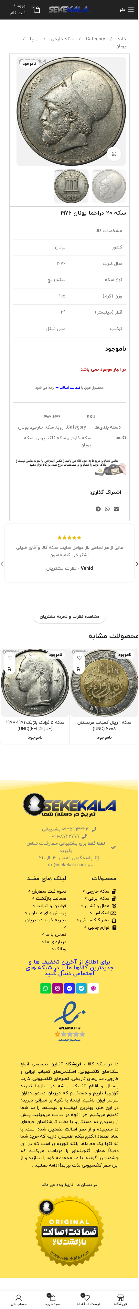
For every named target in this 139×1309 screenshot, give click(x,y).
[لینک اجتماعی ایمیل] (116, 509)
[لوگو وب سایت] (69, 9)
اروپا (33, 39)
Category (95, 39)
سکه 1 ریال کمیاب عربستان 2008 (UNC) (104, 726)
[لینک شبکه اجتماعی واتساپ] (107, 509)
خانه (121, 39)
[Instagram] (57, 988)
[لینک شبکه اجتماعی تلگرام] (98, 509)
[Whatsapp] (45, 988)
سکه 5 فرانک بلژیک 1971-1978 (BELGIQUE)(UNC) (35, 726)
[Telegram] (69, 988)
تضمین (62, 1129)
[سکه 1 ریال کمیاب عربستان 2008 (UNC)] (104, 683)
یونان (120, 46)
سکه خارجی (61, 39)
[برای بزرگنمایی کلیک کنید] (114, 154)
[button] (119, 111)
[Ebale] (81, 988)
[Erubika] (93, 988)
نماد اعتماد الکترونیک (97, 1136)
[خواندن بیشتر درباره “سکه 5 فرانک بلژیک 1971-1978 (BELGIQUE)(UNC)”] (10, 668)
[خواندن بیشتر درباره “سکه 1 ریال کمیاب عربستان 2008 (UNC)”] (79, 668)
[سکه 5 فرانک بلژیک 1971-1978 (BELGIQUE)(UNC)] (35, 683)
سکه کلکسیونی (51, 438)
